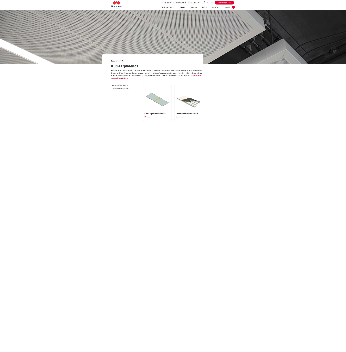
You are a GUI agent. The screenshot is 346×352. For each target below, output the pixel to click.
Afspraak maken (223, 3)
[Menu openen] (233, 7)
